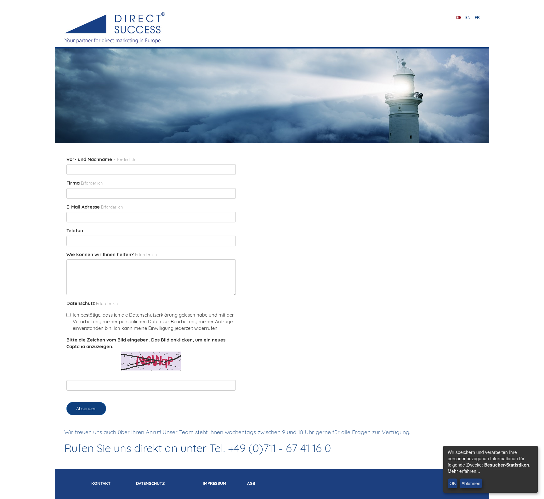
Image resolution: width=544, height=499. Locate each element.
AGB (251, 483)
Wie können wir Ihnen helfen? (100, 254)
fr (477, 17)
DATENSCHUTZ (150, 483)
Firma (73, 183)
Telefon (74, 230)
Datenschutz (80, 303)
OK (453, 483)
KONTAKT (100, 483)
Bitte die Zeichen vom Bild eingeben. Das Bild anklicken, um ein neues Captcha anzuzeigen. (145, 343)
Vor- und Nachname (89, 159)
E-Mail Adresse (83, 207)
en (468, 17)
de (458, 17)
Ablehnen (471, 483)
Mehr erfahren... (464, 471)
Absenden (86, 408)
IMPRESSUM (214, 483)
